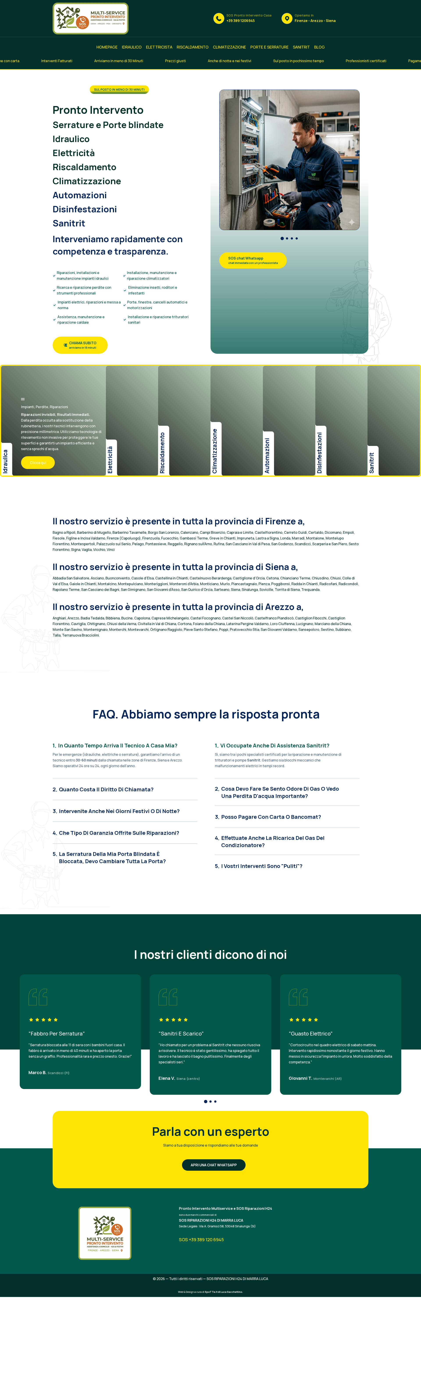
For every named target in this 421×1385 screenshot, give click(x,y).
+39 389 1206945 (241, 20)
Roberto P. (169, 1078)
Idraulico (71, 139)
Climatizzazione (87, 181)
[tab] (125, 743)
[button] (282, 238)
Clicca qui (38, 462)
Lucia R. (37, 1072)
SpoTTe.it (211, 1291)
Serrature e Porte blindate (108, 125)
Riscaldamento (84, 167)
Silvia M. (298, 1078)
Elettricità (74, 153)
